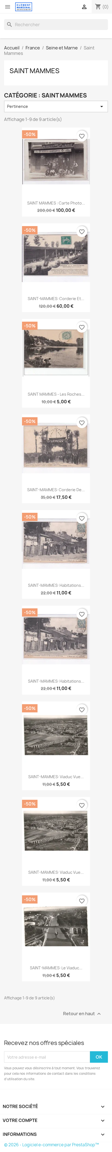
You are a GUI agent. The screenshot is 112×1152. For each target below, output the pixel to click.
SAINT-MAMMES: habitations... (56, 585)
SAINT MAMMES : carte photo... (56, 203)
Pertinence (56, 106)
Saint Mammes (35, 70)
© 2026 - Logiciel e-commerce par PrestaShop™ (51, 1145)
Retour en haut (82, 1014)
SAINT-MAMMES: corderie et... (56, 298)
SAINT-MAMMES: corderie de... (56, 489)
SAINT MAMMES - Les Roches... (56, 394)
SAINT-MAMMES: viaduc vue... (56, 776)
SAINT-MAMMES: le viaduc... (56, 967)
